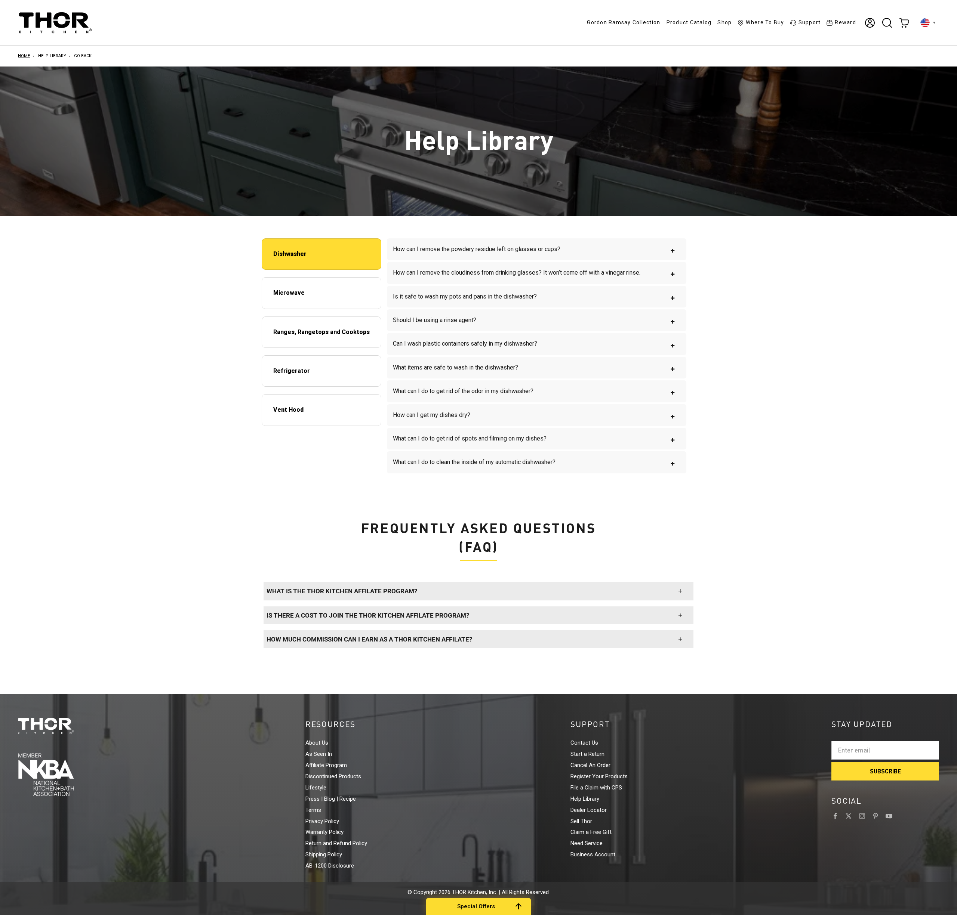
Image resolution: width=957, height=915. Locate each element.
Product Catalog (689, 22)
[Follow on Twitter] (848, 816)
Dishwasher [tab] (290, 253)
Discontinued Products (333, 776)
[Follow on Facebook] (835, 816)
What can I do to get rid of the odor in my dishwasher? (534, 392)
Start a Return (587, 754)
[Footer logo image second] (60, 774)
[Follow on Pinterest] (875, 816)
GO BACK (83, 56)
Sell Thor (581, 821)
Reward (845, 22)
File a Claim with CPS (596, 787)
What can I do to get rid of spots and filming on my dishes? (534, 439)
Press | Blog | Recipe (330, 798)
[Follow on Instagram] (862, 816)
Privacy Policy (322, 821)
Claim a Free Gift (591, 832)
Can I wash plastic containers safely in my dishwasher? (534, 344)
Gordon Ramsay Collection (623, 22)
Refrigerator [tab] (291, 370)
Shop (724, 22)
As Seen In (318, 754)
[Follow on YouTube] (889, 816)
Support (809, 22)
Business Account (592, 854)
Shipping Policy (323, 854)
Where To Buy (765, 22)
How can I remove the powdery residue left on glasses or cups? (534, 250)
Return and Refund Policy (336, 843)
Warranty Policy (324, 832)
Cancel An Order (590, 765)
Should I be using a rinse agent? (534, 321)
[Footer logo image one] (60, 726)
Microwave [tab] (289, 292)
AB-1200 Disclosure (329, 865)
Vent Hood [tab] (288, 409)
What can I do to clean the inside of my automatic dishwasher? (534, 463)
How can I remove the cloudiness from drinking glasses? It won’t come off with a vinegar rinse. (534, 273)
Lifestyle (315, 787)
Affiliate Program (326, 765)
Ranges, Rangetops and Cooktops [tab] (321, 332)
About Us (316, 742)
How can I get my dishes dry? (534, 416)
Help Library (52, 55)
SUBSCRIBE (885, 771)
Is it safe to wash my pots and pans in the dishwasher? (534, 297)
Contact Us (584, 742)
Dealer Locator (588, 810)
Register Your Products (599, 776)
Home (24, 55)
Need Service (586, 843)
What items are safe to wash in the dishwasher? (534, 368)
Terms (313, 810)
